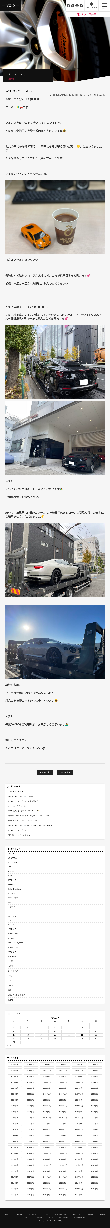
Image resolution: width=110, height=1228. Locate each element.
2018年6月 (47, 1159)
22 (82, 1035)
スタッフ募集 (88, 14)
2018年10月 (79, 1153)
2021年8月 (15, 1124)
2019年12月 (47, 1141)
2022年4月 (79, 1112)
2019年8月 (15, 1147)
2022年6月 (47, 1112)
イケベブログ (13, 971)
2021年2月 (15, 1129)
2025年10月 (79, 1070)
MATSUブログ (13, 934)
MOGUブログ (13, 947)
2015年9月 (95, 1189)
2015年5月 (63, 1195)
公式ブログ (45, 1214)
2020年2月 (15, 1141)
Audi (9, 867)
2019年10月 (79, 1141)
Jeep (9, 902)
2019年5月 (63, 1147)
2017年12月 (47, 1165)
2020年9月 (95, 1129)
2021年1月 (31, 1129)
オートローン (77, 1214)
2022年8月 (15, 1112)
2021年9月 (95, 1118)
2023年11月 (63, 1094)
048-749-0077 (91, 8)
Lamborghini (73, 95)
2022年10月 (79, 1106)
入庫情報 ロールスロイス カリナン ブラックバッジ (29, 816)
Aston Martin (12, 863)
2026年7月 (31, 1064)
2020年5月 (63, 1135)
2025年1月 (31, 1082)
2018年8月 (15, 1159)
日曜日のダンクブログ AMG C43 (22, 821)
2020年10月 (79, 1129)
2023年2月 (15, 1106)
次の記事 (64, 772)
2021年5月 (63, 1124)
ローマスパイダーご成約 (17, 806)
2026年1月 (31, 1070)
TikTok (81, 6)
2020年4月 (79, 1135)
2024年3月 (95, 1088)
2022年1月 (31, 1118)
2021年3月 (95, 1124)
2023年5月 (63, 1100)
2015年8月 (15, 1195)
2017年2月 (15, 1177)
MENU (104, 5)
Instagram (77, 6)
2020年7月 (31, 1135)
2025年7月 (31, 1076)
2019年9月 (95, 1141)
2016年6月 (47, 1183)
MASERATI (12, 929)
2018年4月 (79, 1159)
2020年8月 (15, 1135)
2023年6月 (47, 1100)
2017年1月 (31, 1177)
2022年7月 (31, 1112)
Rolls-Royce (12, 957)
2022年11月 (63, 1106)
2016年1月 (31, 1189)
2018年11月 (63, 1153)
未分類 (10, 1000)
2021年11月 (63, 1118)
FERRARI (64, 95)
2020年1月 (31, 1141)
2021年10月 (79, 1118)
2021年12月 (47, 1118)
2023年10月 (79, 1094)
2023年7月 (31, 1100)
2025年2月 (15, 1082)
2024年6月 (47, 1088)
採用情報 (39, 1217)
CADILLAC (12, 880)
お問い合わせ (68, 6)
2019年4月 (79, 1147)
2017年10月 (79, 1165)
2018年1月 (31, 1165)
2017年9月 (95, 1165)
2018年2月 (15, 1165)
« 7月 (9, 1045)
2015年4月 (79, 1195)
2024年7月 (31, 1088)
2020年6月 (47, 1135)
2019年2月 (15, 1153)
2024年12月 (47, 1082)
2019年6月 (47, 1147)
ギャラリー (32, 1214)
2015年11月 (63, 1189)
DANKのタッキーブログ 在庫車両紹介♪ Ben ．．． (29, 801)
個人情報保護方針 (79, 1217)
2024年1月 (31, 1094)
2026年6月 (47, 1064)
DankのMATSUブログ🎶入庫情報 (21, 796)
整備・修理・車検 (61, 1214)
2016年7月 (31, 1183)
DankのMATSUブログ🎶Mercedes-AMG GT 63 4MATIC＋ (30, 825)
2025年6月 (47, 1076)
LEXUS (10, 920)
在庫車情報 (18, 1214)
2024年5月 (63, 1088)
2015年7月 (31, 1195)
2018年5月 (63, 1159)
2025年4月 (79, 1076)
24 (14, 1039)
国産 (9, 990)
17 (14, 1035)
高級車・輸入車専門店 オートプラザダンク (10, 5)
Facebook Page (73, 6)
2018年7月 (31, 1159)
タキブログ (87, 95)
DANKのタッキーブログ (17, 830)
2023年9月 (95, 1094)
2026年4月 (79, 1064)
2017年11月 (63, 1165)
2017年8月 (15, 1171)
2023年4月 (79, 1100)
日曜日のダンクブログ (16, 995)
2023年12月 (47, 1094)
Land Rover (12, 916)
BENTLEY (56, 95)
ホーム (7, 1214)
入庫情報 (11, 985)
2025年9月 (95, 1070)
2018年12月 (47, 1153)
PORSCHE (12, 952)
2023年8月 (15, 1100)
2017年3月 (95, 1171)
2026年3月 (95, 1064)
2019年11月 (63, 1141)
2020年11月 (63, 1129)
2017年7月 (31, 1171)
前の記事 (45, 772)
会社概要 (102, 1214)
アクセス (28, 1217)
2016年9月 (95, 1177)
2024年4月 (79, 1088)
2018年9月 (95, 1153)
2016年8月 (15, 1183)
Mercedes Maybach (15, 943)
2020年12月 (47, 1129)
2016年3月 (95, 1183)
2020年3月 (95, 1135)
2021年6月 (47, 1124)
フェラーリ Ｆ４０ (15, 792)
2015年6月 (47, 1195)
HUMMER (11, 893)
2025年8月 (15, 1076)
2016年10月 (79, 1177)
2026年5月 (63, 1064)
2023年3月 (95, 1100)
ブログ (10, 980)
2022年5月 (63, 1112)
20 (55, 1035)
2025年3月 (95, 1076)
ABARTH (11, 854)
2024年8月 (15, 1088)
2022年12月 (47, 1106)
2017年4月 (79, 1171)
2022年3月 (95, 1112)
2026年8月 (15, 1064)
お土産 (10, 961)
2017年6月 (47, 1171)
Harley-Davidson (14, 889)
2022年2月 (15, 1118)
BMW (10, 876)
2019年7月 (31, 1147)
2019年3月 (95, 1147)
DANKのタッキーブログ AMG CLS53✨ (24, 811)
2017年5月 (63, 1171)
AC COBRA (12, 858)
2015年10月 (79, 1189)
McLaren (11, 938)
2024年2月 (15, 1094)
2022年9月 (95, 1106)
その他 (10, 966)
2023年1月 (31, 1106)
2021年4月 (79, 1124)
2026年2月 (15, 1070)
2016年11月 (63, 1177)
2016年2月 (15, 1189)
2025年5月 (63, 1076)
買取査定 (90, 1214)
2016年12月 (47, 1177)
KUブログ (11, 907)
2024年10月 (79, 1082)
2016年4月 (79, 1183)
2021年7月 (31, 1124)
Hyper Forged (13, 898)
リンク (51, 1217)
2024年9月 (95, 1082)
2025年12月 (47, 1070)
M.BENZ (11, 925)
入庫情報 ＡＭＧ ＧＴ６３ (19, 835)
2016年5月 (63, 1183)
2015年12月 (47, 1189)
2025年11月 (63, 1070)
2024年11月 (63, 1082)
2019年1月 (31, 1153)
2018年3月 (95, 1159)
